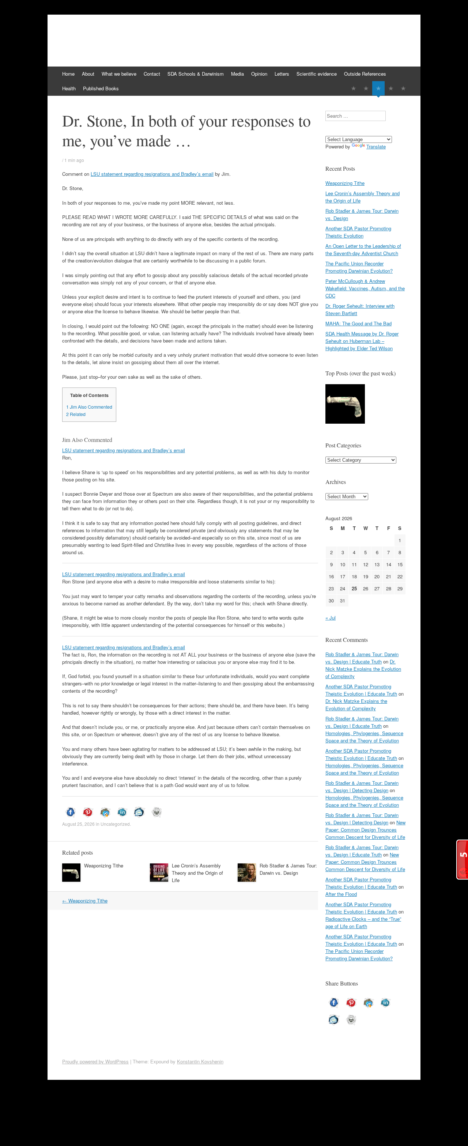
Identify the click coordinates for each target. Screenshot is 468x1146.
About (88, 73)
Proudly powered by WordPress (95, 1061)
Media (237, 73)
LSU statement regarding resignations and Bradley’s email (152, 173)
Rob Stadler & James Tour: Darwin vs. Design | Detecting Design (362, 786)
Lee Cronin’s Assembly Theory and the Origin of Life (197, 873)
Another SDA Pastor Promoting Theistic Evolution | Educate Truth (361, 690)
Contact (152, 73)
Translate (376, 146)
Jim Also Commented (89, 407)
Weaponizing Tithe (103, 865)
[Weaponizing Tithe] (345, 405)
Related (76, 414)
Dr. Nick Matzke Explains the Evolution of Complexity (363, 669)
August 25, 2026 (78, 824)
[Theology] (366, 88)
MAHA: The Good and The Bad (358, 323)
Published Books (101, 88)
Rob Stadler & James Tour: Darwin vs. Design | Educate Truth (362, 658)
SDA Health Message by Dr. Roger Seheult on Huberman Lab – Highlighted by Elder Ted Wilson (362, 341)
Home (68, 73)
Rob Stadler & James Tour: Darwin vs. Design (288, 869)
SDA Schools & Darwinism (195, 73)
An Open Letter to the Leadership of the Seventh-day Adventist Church (363, 249)
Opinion (259, 73)
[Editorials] (353, 88)
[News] (378, 88)
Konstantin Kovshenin (200, 1061)
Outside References (365, 73)
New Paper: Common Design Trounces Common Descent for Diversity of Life (365, 829)
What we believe (119, 73)
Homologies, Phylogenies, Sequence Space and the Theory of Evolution (364, 737)
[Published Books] (403, 88)
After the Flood (341, 893)
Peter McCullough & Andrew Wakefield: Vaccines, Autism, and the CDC (365, 288)
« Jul (330, 617)
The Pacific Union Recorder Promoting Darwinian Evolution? (359, 267)
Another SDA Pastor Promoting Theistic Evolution (358, 232)
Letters (282, 73)
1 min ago (74, 160)
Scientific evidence (317, 73)
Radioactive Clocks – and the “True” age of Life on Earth (363, 922)
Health (69, 88)
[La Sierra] (391, 88)
